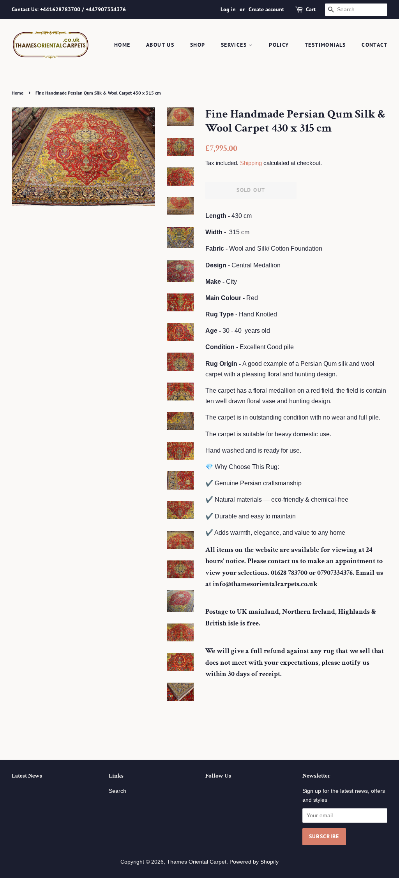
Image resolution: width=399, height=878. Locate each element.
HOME (122, 44)
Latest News (27, 776)
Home (17, 93)
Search (117, 791)
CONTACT (374, 44)
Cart (311, 9)
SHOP (197, 44)
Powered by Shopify (254, 862)
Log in (228, 9)
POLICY (279, 44)
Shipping (251, 163)
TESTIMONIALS (325, 44)
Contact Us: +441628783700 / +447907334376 (69, 9)
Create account (266, 9)
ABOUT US (160, 44)
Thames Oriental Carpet (196, 862)
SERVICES (235, 44)
